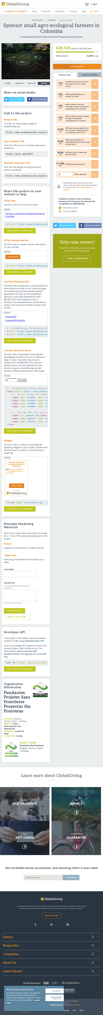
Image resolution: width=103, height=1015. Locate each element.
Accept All (56, 991)
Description (9, 583)
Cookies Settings (56, 1004)
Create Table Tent (17, 617)
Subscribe (71, 877)
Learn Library (12, 971)
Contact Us (76, 1005)
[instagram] (51, 924)
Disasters (73, 11)
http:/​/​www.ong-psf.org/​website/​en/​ (12, 726)
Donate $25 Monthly (15, 320)
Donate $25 (10, 316)
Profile (19, 736)
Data (82, 1010)
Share (44, 83)
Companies (60, 11)
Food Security (37, 20)
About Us (9, 963)
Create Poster (14, 611)
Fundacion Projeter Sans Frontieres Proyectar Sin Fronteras (53, 36)
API (74, 1010)
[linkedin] (68, 924)
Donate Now (77, 66)
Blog (84, 11)
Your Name (9, 569)
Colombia (51, 20)
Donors (8, 937)
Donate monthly (89, 75)
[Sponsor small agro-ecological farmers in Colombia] (16, 475)
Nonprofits (46, 11)
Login (94, 4)
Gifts (96, 11)
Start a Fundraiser (77, 258)
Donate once (65, 75)
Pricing (66, 1010)
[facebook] (35, 924)
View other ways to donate (77, 188)
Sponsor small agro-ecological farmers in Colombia (16, 464)
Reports (19, 83)
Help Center (51, 915)
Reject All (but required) (56, 998)
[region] (34, 998)
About (34, 11)
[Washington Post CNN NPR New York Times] (51, 983)
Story (7, 83)
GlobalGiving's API (34, 641)
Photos (32, 83)
